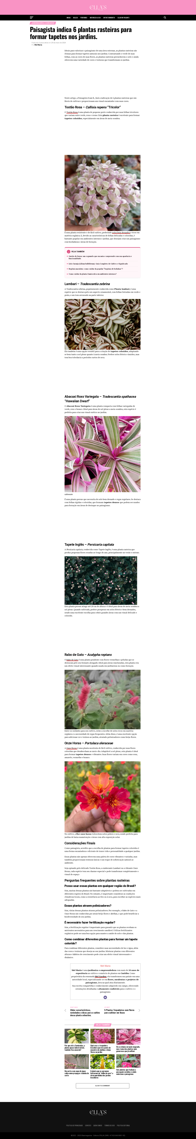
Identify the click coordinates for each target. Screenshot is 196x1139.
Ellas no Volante (123, 17)
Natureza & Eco (95, 17)
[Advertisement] (103, 80)
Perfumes (83, 17)
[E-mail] (105, 997)
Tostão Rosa (72, 112)
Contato (88, 1125)
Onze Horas (71, 748)
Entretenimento (109, 17)
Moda (68, 17)
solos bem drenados (121, 232)
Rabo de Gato (72, 659)
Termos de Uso (109, 1125)
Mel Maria (38, 45)
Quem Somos (97, 1125)
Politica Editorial (123, 1125)
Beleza (75, 17)
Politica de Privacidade (74, 1125)
